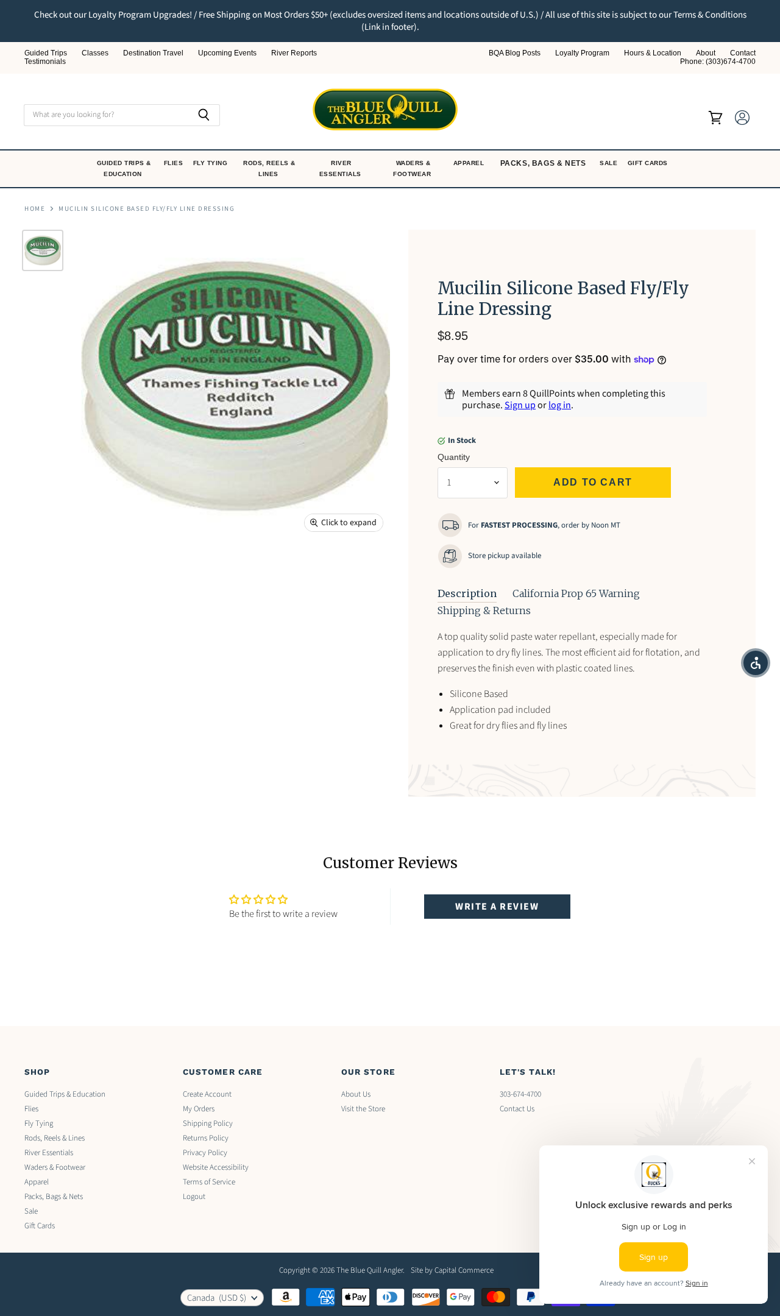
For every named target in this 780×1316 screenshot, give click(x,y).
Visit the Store (363, 1108)
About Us (355, 1094)
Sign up (520, 405)
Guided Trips (45, 53)
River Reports (294, 53)
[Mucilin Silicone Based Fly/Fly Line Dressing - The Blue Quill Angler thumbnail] (42, 250)
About (705, 53)
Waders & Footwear (413, 168)
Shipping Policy (208, 1123)
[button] (755, 662)
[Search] (204, 115)
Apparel (469, 163)
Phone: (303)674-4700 (718, 62)
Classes (95, 53)
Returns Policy (206, 1138)
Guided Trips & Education (124, 168)
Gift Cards (649, 163)
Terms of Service (209, 1181)
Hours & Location (652, 53)
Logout (194, 1196)
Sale (610, 163)
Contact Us (517, 1108)
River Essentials (341, 168)
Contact (743, 53)
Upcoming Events (227, 53)
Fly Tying (211, 163)
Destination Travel (153, 53)
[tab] (467, 594)
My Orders (198, 1108)
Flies (174, 163)
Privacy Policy (205, 1152)
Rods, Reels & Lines (269, 168)
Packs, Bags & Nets (543, 163)
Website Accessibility (216, 1167)
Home (34, 209)
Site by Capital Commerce (452, 1270)
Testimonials (45, 62)
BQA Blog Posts (515, 53)
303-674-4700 (520, 1094)
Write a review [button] (497, 906)
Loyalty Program (582, 53)
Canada (216, 1298)
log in (559, 405)
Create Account (207, 1094)
